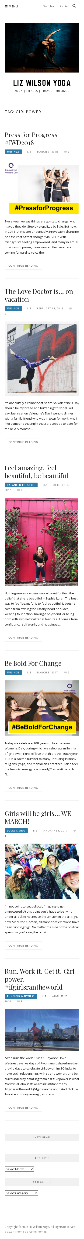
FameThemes (37, 1232)
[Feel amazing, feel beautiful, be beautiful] (41, 542)
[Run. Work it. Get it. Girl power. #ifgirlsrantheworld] (42, 1030)
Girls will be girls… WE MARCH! (38, 817)
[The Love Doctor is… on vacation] (42, 358)
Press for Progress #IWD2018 (31, 138)
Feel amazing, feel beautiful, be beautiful (36, 471)
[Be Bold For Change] (42, 708)
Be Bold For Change (33, 663)
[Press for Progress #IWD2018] (42, 187)
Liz (29, 151)
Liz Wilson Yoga (42, 82)
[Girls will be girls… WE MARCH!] (42, 871)
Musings (13, 151)
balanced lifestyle (21, 485)
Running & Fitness (21, 996)
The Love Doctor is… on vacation (39, 295)
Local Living (16, 830)
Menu (13, 6)
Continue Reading (23, 265)
